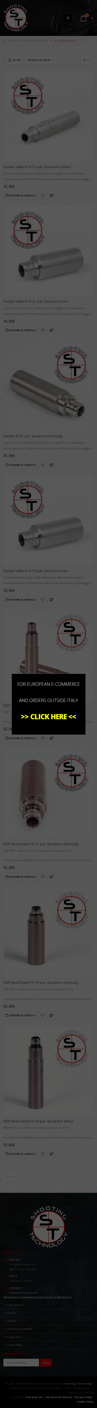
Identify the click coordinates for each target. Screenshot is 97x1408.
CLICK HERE (48, 716)
